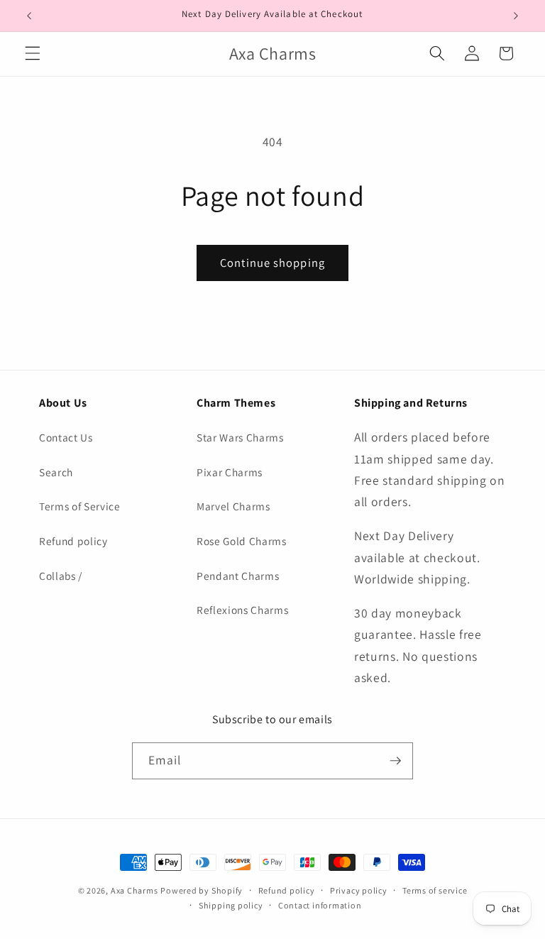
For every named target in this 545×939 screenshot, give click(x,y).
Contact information (320, 905)
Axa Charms (134, 890)
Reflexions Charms (242, 610)
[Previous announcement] (29, 15)
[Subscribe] (395, 760)
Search (56, 472)
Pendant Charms (238, 576)
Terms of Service (80, 506)
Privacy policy (358, 890)
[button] (33, 53)
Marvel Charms (233, 506)
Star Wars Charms (240, 437)
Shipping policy (231, 905)
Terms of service (434, 890)
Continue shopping (272, 262)
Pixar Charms (230, 472)
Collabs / (60, 576)
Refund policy (73, 541)
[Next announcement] (516, 15)
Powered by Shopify (201, 890)
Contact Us (66, 437)
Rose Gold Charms (242, 541)
